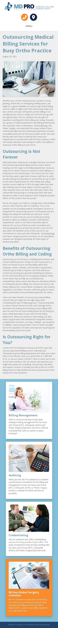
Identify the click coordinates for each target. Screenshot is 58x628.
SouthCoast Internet (42, 625)
